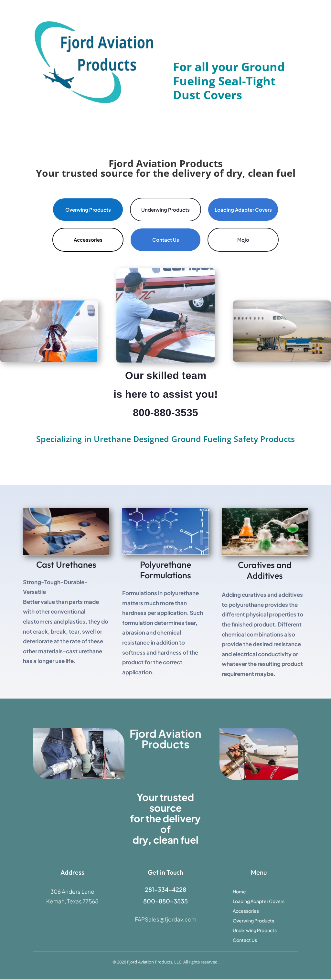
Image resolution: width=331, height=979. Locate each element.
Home (239, 891)
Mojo (243, 240)
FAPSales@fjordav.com (165, 919)
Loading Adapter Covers (243, 209)
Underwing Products (165, 209)
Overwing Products (88, 209)
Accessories (88, 240)
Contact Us (165, 240)
